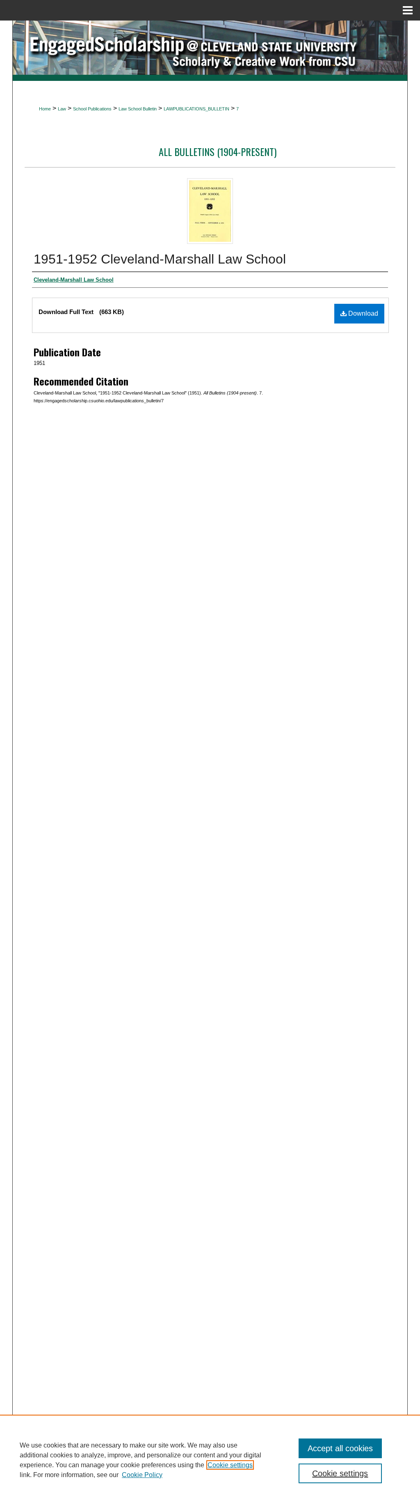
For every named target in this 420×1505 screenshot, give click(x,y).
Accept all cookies (340, 1448)
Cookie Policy (142, 1474)
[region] (210, 1460)
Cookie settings (230, 1464)
